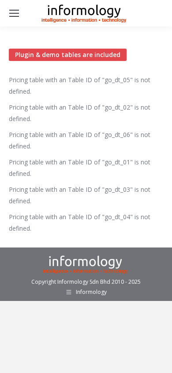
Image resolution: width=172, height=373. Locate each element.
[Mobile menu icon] (14, 13)
